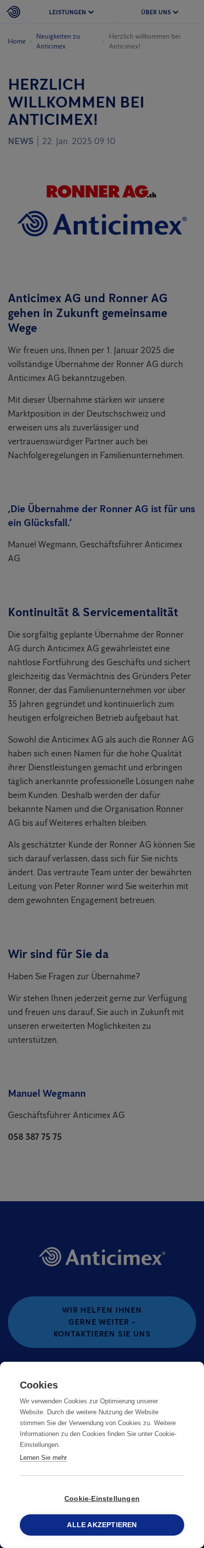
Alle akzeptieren (102, 1525)
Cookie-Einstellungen (102, 1498)
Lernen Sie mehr (43, 1457)
